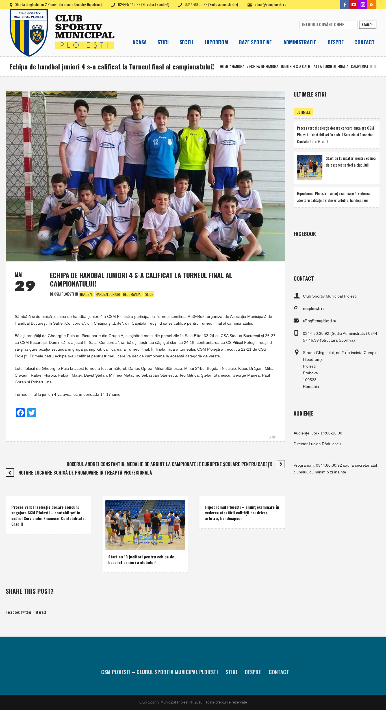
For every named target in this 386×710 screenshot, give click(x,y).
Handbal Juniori (108, 294)
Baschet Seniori (138, 536)
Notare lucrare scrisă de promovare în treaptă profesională (85, 472)
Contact (279, 671)
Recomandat (132, 294)
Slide (149, 294)
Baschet (116, 536)
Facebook (12, 612)
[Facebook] (344, 4)
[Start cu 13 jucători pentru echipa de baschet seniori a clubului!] (145, 524)
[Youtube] (353, 4)
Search (368, 24)
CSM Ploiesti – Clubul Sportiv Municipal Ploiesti (159, 671)
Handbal (239, 66)
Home (224, 66)
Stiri (231, 671)
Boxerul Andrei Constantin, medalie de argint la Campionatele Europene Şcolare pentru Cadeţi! (169, 464)
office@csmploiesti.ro (270, 4)
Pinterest (39, 612)
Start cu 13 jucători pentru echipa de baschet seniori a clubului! (141, 559)
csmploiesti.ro (313, 308)
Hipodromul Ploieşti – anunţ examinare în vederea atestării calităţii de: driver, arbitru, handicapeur (242, 512)
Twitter (26, 612)
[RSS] (371, 4)
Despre (253, 671)
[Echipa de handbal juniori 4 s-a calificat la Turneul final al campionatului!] (145, 175)
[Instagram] (362, 4)
